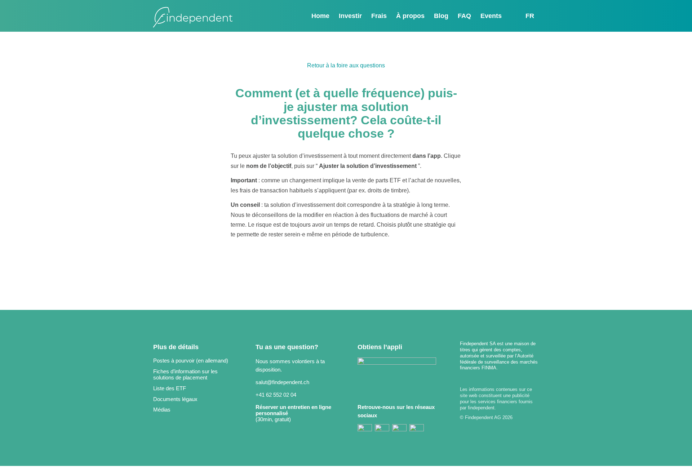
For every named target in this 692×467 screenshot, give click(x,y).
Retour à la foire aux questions (346, 65)
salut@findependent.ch (282, 382)
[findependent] (193, 18)
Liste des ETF (169, 388)
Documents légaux (175, 399)
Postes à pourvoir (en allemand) (190, 360)
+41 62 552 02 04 (276, 395)
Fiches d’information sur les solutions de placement (185, 374)
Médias (161, 409)
